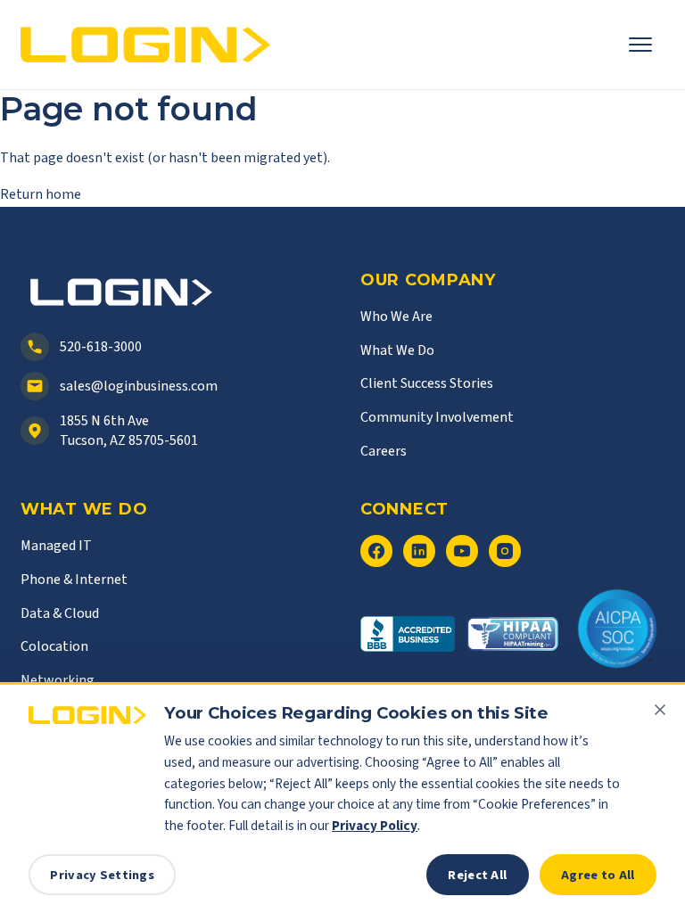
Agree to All (597, 875)
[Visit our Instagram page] (505, 551)
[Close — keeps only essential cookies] (660, 709)
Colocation (54, 646)
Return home (40, 194)
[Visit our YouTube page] (462, 551)
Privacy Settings (102, 875)
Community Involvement (437, 417)
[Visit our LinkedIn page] (419, 551)
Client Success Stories (426, 383)
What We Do (397, 350)
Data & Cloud (60, 613)
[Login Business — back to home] (145, 45)
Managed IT (56, 545)
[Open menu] (646, 44)
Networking (58, 680)
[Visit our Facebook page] (376, 551)
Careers (383, 451)
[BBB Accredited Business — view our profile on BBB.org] (407, 643)
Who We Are (396, 316)
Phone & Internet (74, 579)
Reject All (477, 875)
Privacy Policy (374, 825)
